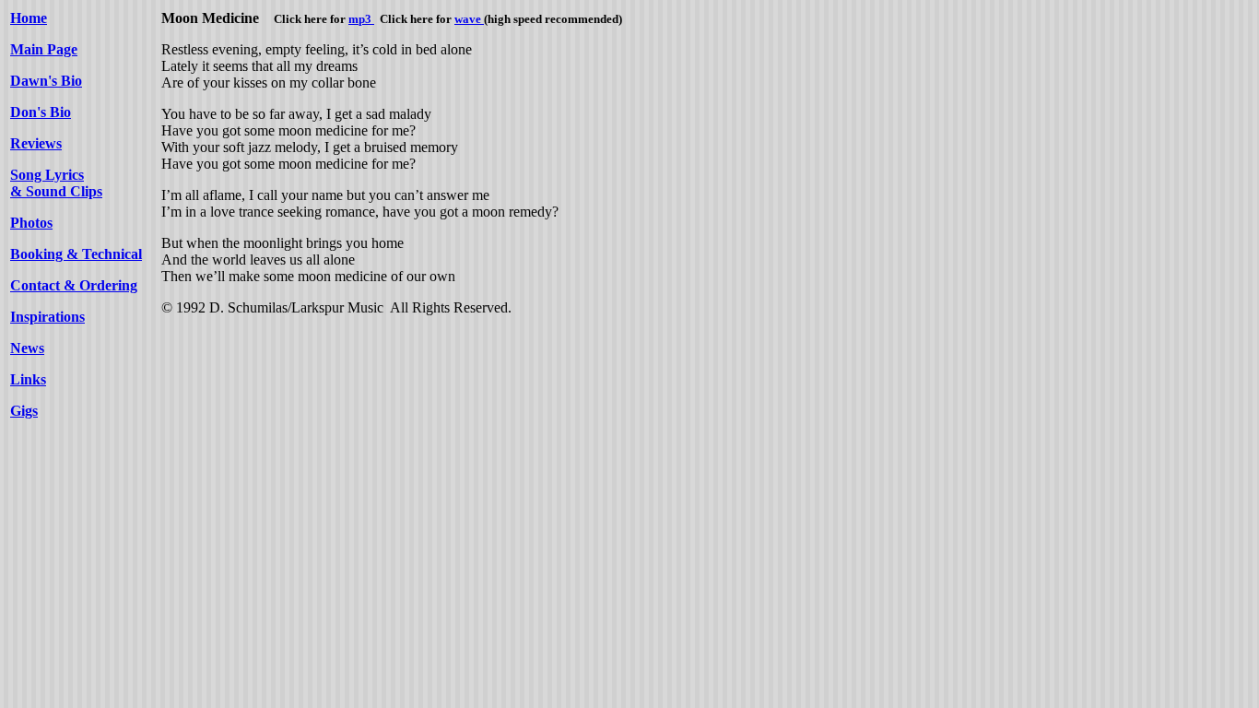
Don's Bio (40, 112)
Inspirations (47, 316)
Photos (31, 222)
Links (28, 379)
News (27, 348)
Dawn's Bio (46, 80)
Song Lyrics (47, 175)
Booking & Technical (76, 254)
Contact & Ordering (73, 285)
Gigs (24, 411)
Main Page (43, 49)
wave (469, 19)
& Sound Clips (56, 191)
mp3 (361, 19)
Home (28, 18)
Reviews (36, 143)
